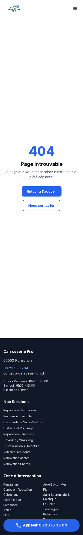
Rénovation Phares (16, 464)
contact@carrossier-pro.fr (24, 373)
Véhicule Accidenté (17, 452)
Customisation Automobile (21, 446)
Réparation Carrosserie (19, 410)
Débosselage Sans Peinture (23, 422)
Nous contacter (41, 205)
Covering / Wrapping (18, 440)
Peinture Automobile (17, 416)
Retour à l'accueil (41, 191)
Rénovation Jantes (16, 458)
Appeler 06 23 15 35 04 (45, 525)
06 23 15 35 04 (15, 368)
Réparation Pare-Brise (18, 434)
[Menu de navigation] (75, 8)
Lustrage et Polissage (18, 428)
